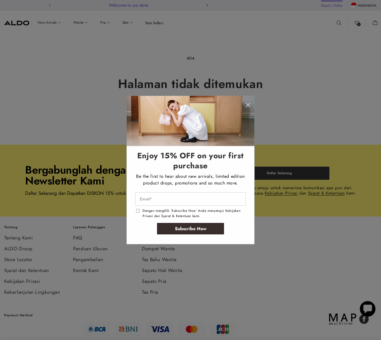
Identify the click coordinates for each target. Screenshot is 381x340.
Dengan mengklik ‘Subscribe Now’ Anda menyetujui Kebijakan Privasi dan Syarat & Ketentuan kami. (191, 213)
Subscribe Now (190, 228)
